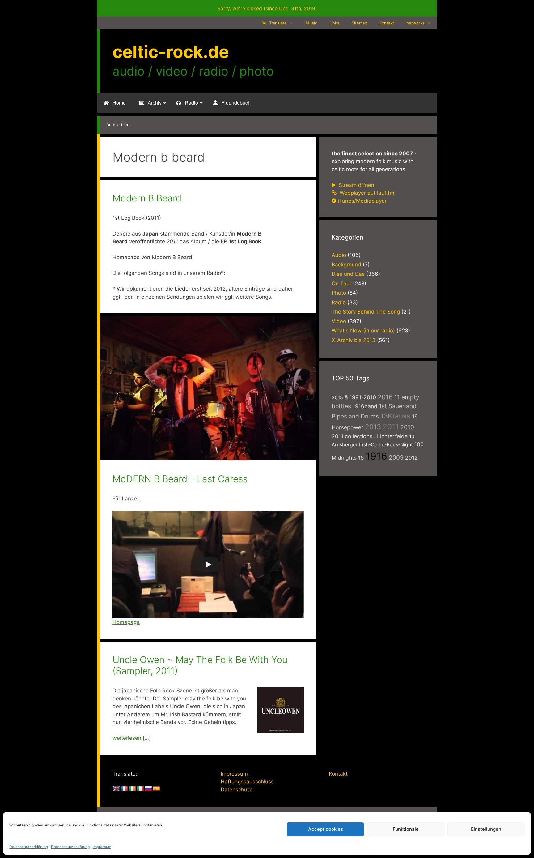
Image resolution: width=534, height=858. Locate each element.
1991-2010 (363, 397)
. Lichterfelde (391, 436)
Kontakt (386, 22)
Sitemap (359, 22)
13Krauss (395, 416)
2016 (385, 397)
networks (415, 22)
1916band (365, 406)
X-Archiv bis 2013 (353, 340)
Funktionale (406, 829)
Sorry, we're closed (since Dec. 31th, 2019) (267, 8)
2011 (391, 426)
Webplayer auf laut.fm (366, 193)
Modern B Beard (146, 198)
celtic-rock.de (170, 51)
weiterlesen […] (131, 738)
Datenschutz (236, 789)
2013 (373, 426)
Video (339, 321)
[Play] (207, 564)
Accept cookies (325, 829)
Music (311, 22)
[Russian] (148, 789)
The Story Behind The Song (366, 312)
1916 (376, 456)
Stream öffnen (355, 185)
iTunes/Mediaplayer (362, 201)
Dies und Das (348, 274)
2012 (411, 457)
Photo (339, 293)
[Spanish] (156, 789)
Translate (277, 22)
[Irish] (132, 789)
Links (334, 22)
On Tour (341, 283)
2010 (407, 427)
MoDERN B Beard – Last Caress (180, 478)
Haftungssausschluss (247, 781)
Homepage (126, 622)
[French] (124, 789)
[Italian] (140, 789)
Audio (339, 255)
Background (346, 265)
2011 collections (352, 436)
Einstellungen (486, 829)
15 (361, 457)
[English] (116, 789)
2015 (337, 397)
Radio (339, 302)
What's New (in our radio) (363, 330)
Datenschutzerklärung (28, 846)
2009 (396, 457)
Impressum (102, 846)
